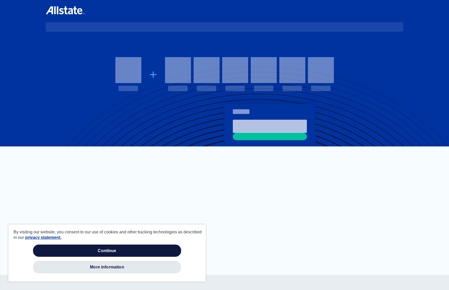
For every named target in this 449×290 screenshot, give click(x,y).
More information (107, 267)
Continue (107, 250)
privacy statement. (43, 237)
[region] (107, 253)
